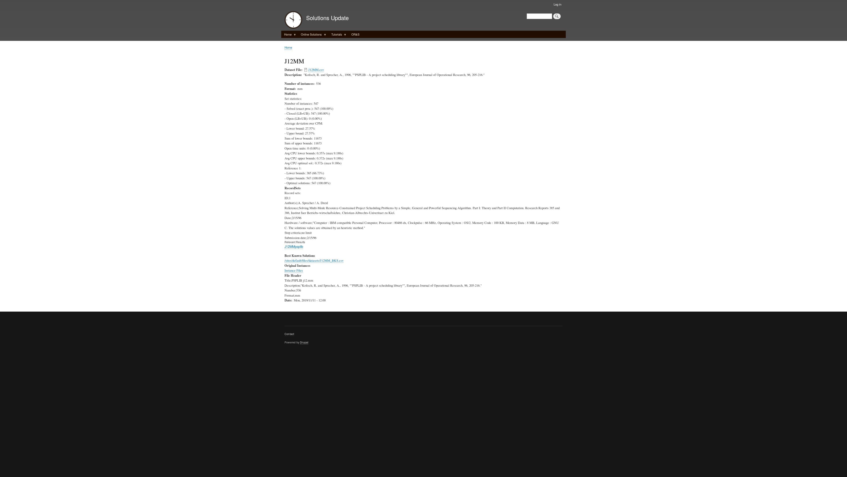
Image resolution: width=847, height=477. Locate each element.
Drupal (304, 342)
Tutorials (335, 35)
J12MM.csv (316, 69)
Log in (557, 4)
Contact (289, 334)
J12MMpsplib (294, 246)
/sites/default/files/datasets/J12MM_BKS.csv (314, 260)
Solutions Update (327, 18)
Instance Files (294, 270)
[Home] (293, 20)
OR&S (355, 34)
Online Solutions (310, 35)
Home (286, 35)
